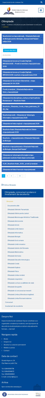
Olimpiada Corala (13, 263)
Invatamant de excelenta (14, 306)
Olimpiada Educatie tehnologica (19, 260)
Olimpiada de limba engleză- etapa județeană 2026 (21, 123)
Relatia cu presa (9, 348)
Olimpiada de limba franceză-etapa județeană (19, 169)
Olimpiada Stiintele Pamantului (18, 209)
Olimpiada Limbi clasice (16, 229)
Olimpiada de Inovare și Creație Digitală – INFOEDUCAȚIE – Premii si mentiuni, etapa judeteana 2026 (21, 63)
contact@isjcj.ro (12, 377)
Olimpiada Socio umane (16, 240)
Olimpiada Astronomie (15, 221)
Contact (6, 350)
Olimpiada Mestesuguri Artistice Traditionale (23, 217)
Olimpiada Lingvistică (15, 279)
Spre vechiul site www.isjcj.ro (11, 387)
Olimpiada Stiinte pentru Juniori (18, 213)
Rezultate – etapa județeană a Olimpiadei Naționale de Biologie (21, 139)
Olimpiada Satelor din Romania (18, 248)
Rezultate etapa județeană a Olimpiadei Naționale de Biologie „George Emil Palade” (20, 148)
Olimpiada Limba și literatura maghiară (21, 294)
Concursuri (9, 302)
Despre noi (7, 342)
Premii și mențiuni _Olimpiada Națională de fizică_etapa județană (18, 90)
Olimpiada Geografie (15, 287)
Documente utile (13, 206)
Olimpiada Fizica (13, 271)
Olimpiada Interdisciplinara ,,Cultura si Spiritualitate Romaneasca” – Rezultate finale (21, 99)
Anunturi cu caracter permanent (15, 345)
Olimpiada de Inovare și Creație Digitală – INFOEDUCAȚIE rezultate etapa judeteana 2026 (20, 73)
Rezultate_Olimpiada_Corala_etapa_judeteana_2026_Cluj (21, 108)
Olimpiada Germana (14, 256)
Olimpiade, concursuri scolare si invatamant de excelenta (24, 24)
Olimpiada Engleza (14, 267)
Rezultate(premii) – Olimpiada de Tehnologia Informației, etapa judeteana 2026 (19, 116)
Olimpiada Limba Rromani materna (19, 298)
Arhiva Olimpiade (10, 185)
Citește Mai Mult (10, 50)
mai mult (12, 329)
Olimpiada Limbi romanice (16, 244)
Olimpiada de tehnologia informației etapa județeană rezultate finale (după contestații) (18, 156)
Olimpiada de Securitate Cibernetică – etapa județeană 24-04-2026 (19, 82)
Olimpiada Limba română (16, 275)
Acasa (3, 24)
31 (20, 176)
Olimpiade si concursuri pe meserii (19, 291)
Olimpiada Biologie (14, 236)
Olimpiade (9, 201)
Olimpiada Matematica (15, 252)
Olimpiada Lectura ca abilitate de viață (21, 283)
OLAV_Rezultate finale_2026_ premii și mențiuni (20, 164)
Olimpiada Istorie (13, 225)
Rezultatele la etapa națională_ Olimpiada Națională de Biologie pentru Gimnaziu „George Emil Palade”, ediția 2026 (21, 38)
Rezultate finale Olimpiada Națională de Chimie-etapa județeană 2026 (20, 131)
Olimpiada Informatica (15, 233)
